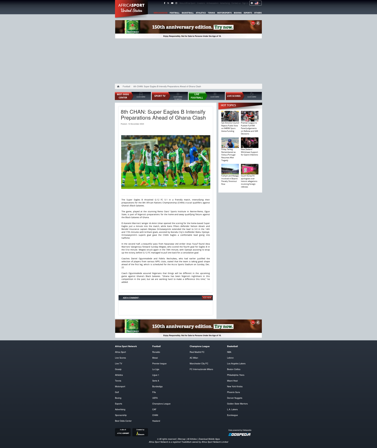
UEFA (155, 397)
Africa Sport (120, 351)
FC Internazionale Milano (201, 369)
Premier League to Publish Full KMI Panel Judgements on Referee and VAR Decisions (249, 128)
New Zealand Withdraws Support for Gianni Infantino (249, 152)
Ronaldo (156, 351)
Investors (201, 3)
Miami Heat (232, 380)
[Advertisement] (188, 60)
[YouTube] (172, 3)
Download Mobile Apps (209, 438)
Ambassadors (212, 3)
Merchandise (160, 12)
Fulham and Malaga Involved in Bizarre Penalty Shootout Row (230, 179)
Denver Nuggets (234, 397)
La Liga (155, 369)
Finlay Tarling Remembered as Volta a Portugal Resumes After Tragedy (228, 154)
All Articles (192, 438)
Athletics (201, 12)
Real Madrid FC (197, 351)
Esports (248, 12)
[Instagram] (176, 3)
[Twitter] (168, 3)
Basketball (188, 12)
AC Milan (194, 357)
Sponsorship (121, 415)
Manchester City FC (199, 363)
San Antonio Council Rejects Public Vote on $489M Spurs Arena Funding (230, 126)
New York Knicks (235, 386)
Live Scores (120, 357)
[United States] (257, 3)
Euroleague (232, 415)
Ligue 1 (155, 374)
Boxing (238, 12)
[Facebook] (164, 3)
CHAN (155, 415)
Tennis (211, 12)
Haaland (156, 420)
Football (175, 12)
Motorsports (224, 12)
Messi (155, 357)
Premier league (159, 363)
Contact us (236, 3)
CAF (154, 409)
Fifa (154, 392)
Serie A (155, 380)
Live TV (118, 363)
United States (131, 10)
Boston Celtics (233, 369)
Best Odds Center (123, 420)
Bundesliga (157, 386)
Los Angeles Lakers (236, 363)
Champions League (161, 403)
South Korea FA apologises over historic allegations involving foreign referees (249, 181)
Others (258, 12)
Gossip (118, 369)
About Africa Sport (187, 3)
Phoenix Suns (233, 392)
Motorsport (120, 386)
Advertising (225, 3)
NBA (229, 351)
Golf (117, 392)
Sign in (245, 3)
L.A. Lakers (232, 409)
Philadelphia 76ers (235, 374)
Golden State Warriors (237, 403)
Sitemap (181, 438)
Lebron (230, 357)
